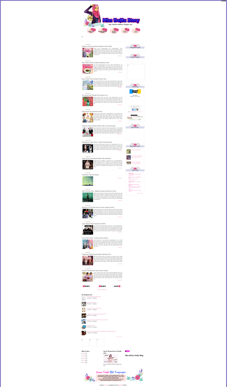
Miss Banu (120, 385)
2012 (84, 358)
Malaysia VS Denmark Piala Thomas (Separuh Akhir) (98, 207)
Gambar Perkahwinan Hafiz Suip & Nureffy (95, 270)
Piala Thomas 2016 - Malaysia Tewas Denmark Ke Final (99, 191)
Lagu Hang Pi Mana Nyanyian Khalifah (93, 223)
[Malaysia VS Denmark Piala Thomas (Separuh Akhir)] (87, 218)
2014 (84, 362)
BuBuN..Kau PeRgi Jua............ (93, 302)
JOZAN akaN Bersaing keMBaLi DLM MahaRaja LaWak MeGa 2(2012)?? (101, 331)
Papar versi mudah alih (101, 289)
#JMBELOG (131, 173)
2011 (84, 356)
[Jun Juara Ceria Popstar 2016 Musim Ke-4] (87, 105)
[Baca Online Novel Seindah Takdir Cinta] (87, 89)
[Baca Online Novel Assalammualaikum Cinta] (87, 73)
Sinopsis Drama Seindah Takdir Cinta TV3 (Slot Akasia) (98, 125)
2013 (84, 360)
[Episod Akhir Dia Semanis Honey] (87, 122)
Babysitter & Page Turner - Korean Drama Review (97, 142)
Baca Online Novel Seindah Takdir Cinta (94, 79)
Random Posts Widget (119, 336)
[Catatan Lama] (118, 287)
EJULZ (130, 189)
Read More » (120, 55)
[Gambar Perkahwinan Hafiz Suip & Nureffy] (87, 281)
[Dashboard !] (223, 1)
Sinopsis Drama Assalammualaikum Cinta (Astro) (97, 46)
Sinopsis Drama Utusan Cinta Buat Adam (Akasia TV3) (97, 319)
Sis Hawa (106, 385)
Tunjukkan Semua (140, 193)
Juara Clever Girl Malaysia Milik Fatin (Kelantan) (96, 158)
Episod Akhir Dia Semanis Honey (92, 111)
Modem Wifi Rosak (90, 325)
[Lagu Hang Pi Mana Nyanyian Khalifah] (87, 234)
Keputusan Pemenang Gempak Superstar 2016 (96, 254)
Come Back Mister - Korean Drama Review (95, 238)
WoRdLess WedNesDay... (136, 149)
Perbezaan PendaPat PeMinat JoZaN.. (94, 296)
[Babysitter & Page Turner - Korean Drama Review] (87, 152)
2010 (84, 355)
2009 (84, 353)
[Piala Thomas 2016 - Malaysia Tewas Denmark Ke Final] (87, 201)
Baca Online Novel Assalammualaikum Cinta (95, 62)
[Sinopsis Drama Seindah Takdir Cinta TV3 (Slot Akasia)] (87, 136)
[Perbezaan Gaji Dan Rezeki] (87, 185)
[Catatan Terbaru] (86, 287)
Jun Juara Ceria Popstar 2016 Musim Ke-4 (95, 95)
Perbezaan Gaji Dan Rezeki (90, 174)
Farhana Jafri (132, 180)
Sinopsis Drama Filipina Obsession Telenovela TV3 (96, 314)
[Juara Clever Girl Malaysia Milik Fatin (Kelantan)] (87, 169)
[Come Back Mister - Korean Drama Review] (87, 248)
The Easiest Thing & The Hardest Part (94, 308)
